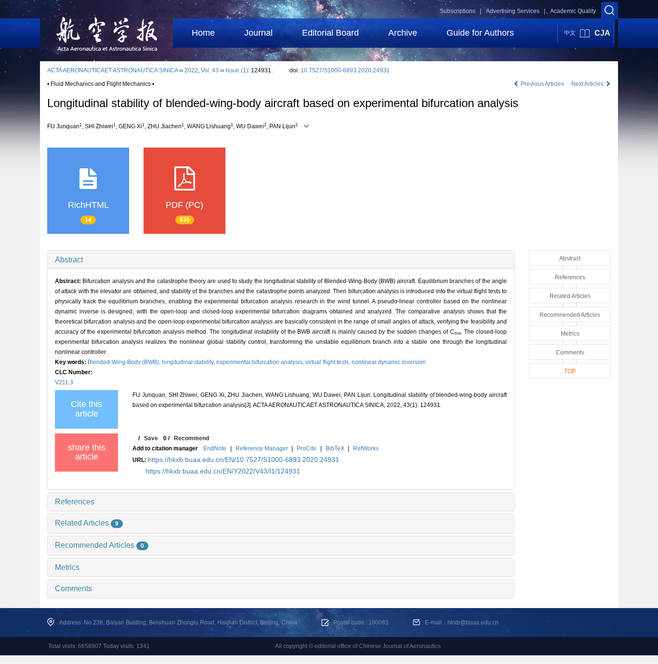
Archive (402, 33)
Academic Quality (573, 11)
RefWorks (366, 448)
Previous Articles (542, 84)
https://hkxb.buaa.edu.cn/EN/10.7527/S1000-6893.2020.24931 (243, 459)
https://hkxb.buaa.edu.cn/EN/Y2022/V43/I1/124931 (222, 471)
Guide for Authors (480, 33)
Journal (258, 33)
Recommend (191, 438)
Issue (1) (236, 70)
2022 (191, 70)
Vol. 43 (210, 70)
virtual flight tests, (328, 362)
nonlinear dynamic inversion (389, 362)
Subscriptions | (460, 11)
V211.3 (64, 382)
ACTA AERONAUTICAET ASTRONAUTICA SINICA (112, 70)
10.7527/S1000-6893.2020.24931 (345, 70)
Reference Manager (262, 448)
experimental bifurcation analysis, (260, 362)
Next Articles (588, 84)
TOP (570, 371)
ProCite (306, 448)
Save (151, 438)
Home (203, 33)
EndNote (214, 448)
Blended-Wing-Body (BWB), (125, 362)
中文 (570, 32)
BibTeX (335, 448)
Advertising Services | (515, 11)
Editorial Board (330, 33)
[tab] (281, 260)
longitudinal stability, (189, 362)
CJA (602, 33)
